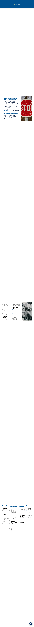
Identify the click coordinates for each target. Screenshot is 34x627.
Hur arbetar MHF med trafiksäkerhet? (25, 620)
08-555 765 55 (8, 118)
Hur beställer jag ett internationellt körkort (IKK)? (26, 617)
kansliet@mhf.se (7, 120)
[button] (30, 623)
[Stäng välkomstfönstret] (32, 605)
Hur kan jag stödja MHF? (28, 614)
